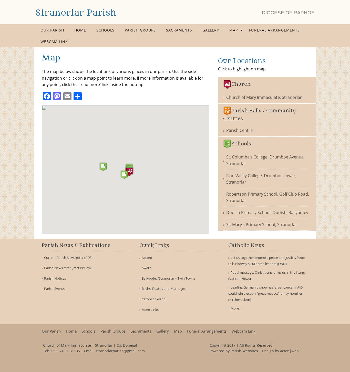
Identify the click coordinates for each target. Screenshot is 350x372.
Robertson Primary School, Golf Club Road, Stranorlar (267, 197)
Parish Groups (140, 30)
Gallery (210, 30)
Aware (146, 268)
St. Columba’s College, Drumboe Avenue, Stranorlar (265, 160)
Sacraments (179, 30)
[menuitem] (52, 30)
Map (233, 30)
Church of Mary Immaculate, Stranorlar (264, 97)
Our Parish (52, 30)
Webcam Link (54, 41)
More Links (150, 309)
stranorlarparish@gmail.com (120, 350)
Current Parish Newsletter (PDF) (68, 257)
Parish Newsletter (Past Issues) (67, 268)
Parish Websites (244, 350)
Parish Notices (55, 278)
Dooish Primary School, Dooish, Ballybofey (267, 212)
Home (80, 30)
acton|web (289, 350)
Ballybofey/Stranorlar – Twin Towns (168, 278)
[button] (130, 171)
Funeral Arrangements (274, 30)
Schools (105, 30)
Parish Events (54, 288)
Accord (147, 257)
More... (236, 308)
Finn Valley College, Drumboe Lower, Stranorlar (261, 179)
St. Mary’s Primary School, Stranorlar (261, 224)
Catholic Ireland (154, 299)
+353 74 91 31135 (65, 350)
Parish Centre (239, 130)
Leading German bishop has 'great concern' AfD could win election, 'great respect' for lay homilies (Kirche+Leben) (265, 293)
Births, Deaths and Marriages (164, 288)
